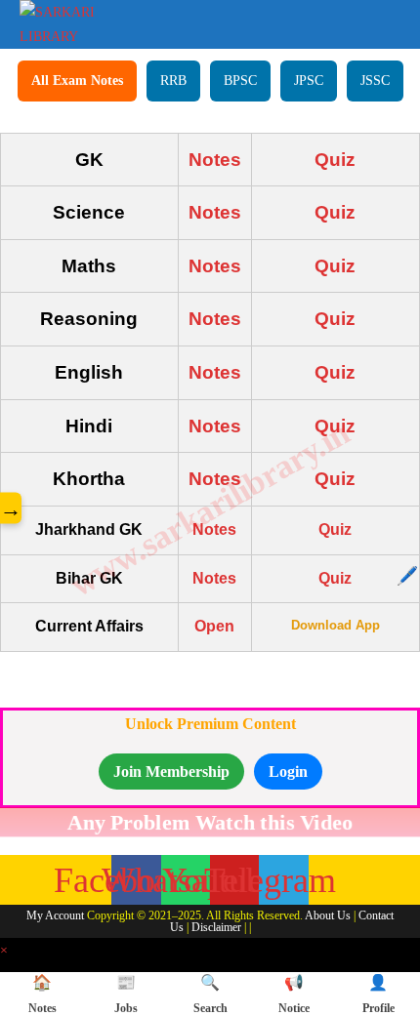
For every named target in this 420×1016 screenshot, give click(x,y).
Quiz (335, 159)
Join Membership (171, 771)
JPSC (308, 80)
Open (214, 626)
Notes (215, 159)
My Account (55, 915)
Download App (335, 625)
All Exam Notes (77, 80)
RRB (173, 80)
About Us (328, 915)
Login (288, 771)
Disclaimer (216, 927)
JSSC (375, 80)
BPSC (240, 80)
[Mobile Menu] (386, 21)
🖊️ (407, 576)
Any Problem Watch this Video (210, 821)
